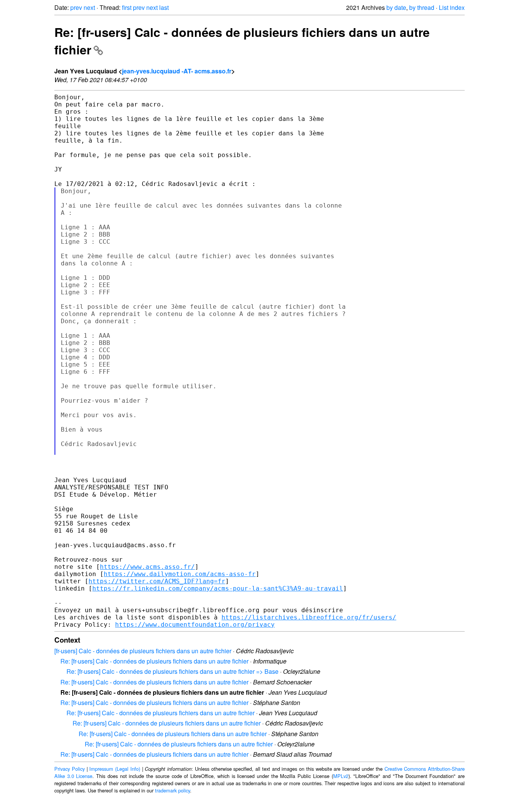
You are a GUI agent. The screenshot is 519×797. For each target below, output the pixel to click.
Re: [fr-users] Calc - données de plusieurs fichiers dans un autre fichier (154, 661)
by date (396, 7)
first (126, 7)
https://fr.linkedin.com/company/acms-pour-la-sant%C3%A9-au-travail (217, 588)
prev (76, 7)
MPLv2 (340, 776)
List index (452, 7)
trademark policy (172, 790)
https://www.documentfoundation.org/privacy (195, 624)
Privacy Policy (69, 768)
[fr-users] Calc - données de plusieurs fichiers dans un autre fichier (142, 650)
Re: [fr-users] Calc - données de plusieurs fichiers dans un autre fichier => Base (172, 671)
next (89, 7)
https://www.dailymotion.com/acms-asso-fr (180, 574)
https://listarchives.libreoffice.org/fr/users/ (309, 617)
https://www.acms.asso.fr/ (147, 566)
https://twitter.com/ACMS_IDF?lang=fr (157, 581)
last (164, 7)
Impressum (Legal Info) (114, 768)
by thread (421, 7)
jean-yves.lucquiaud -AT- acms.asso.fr (176, 71)
